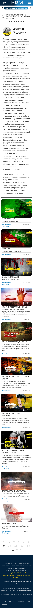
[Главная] (17, 2)
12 (22, 545)
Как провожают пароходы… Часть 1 (14, 341)
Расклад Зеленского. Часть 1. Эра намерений (13, 414)
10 (9, 545)
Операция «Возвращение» (11, 277)
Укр (4, 2)
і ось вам (21, 590)
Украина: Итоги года (9, 523)
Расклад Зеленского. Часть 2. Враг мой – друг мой (16, 377)
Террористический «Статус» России (14, 491)
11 (15, 545)
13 (28, 545)
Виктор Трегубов (5, 226)
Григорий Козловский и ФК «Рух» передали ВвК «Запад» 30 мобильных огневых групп (18, 16)
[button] (7, 22)
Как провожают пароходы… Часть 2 (14, 307)
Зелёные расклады (8, 218)
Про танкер (6, 248)
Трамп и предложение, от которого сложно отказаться (14, 451)
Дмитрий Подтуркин (6, 224)
